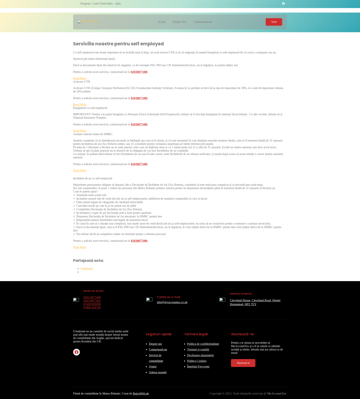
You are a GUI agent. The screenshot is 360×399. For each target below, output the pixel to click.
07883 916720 (92, 307)
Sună (274, 21)
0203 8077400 (92, 297)
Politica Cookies (196, 360)
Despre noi (155, 343)
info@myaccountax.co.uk (172, 302)
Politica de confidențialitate (203, 343)
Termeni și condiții (198, 349)
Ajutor (153, 366)
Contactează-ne (158, 349)
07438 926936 (92, 304)
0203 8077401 (92, 300)
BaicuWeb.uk (141, 393)
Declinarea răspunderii (200, 355)
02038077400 (139, 71)
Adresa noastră (157, 372)
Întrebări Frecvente (198, 366)
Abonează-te (243, 363)
